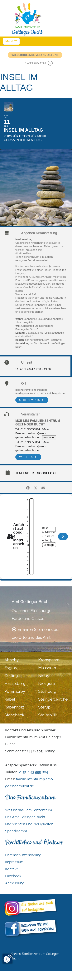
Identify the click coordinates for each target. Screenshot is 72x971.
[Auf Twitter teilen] (35, 487)
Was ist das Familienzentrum (28, 810)
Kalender (25, 473)
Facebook (13, 876)
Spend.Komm (16, 831)
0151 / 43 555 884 (33, 772)
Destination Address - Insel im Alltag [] (48, 534)
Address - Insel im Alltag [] (28, 536)
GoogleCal (47, 473)
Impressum (14, 862)
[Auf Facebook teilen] (28, 487)
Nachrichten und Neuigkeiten (29, 824)
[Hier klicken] (63, 536)
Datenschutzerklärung (23, 855)
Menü (12, 41)
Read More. (49, 437)
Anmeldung (14, 883)
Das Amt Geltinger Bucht (25, 817)
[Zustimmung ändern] (7, 958)
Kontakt (11, 869)
